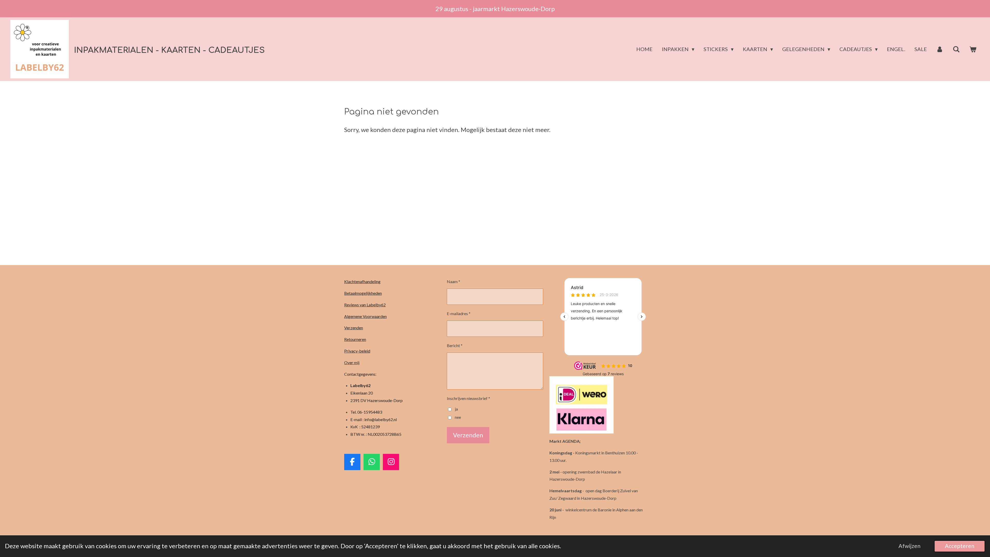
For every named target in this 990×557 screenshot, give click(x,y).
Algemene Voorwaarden (365, 316)
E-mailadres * (459, 313)
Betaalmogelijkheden (363, 293)
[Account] (940, 49)
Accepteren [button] (959, 546)
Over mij (351, 362)
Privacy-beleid (357, 350)
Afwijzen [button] (909, 546)
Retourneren (355, 339)
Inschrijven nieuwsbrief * (468, 398)
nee (458, 417)
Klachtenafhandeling (362, 281)
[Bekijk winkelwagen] (973, 49)
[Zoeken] (956, 49)
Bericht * (455, 345)
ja (456, 408)
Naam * (453, 281)
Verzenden (353, 327)
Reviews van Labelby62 (365, 304)
